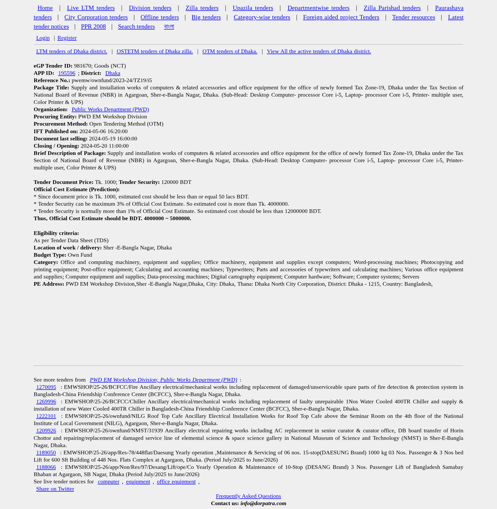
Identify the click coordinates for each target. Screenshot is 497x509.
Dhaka (112, 73)
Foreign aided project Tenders (341, 17)
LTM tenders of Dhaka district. (71, 51)
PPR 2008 (93, 26)
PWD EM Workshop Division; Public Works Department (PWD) (163, 380)
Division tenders (150, 7)
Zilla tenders (202, 7)
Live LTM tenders (91, 7)
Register (67, 38)
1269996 (46, 401)
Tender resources (413, 17)
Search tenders (136, 26)
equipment (138, 481)
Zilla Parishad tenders (392, 7)
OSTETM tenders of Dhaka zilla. (155, 51)
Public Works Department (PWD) (110, 109)
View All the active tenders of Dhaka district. (319, 51)
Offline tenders (160, 17)
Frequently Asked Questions (248, 496)
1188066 (46, 467)
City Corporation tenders (96, 17)
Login (43, 38)
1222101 (46, 416)
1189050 (46, 452)
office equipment (176, 481)
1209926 (46, 430)
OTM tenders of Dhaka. (230, 51)
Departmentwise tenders (318, 7)
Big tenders (206, 17)
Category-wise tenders (262, 17)
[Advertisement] (248, 326)
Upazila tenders (253, 7)
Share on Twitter (55, 489)
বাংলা (169, 26)
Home (45, 7)
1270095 (46, 387)
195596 (66, 73)
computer (108, 481)
